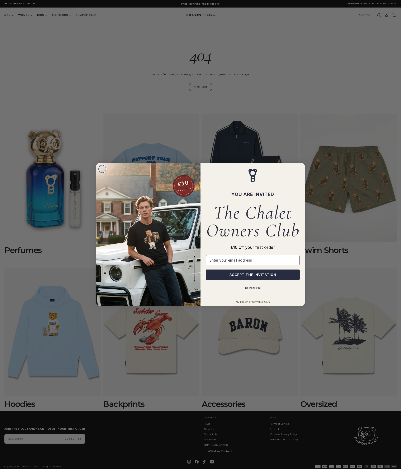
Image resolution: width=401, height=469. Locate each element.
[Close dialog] (102, 169)
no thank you (252, 288)
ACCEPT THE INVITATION (252, 275)
